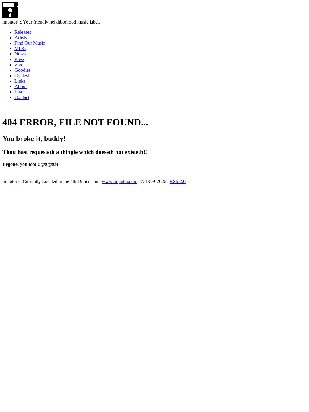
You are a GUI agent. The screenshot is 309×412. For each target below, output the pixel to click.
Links (19, 81)
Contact (21, 97)
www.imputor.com (119, 181)
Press (19, 59)
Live (18, 91)
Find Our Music (29, 43)
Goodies (22, 70)
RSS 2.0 (178, 181)
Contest (21, 75)
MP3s (20, 48)
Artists (20, 37)
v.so (18, 64)
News (20, 53)
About (20, 86)
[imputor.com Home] (10, 16)
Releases (22, 32)
